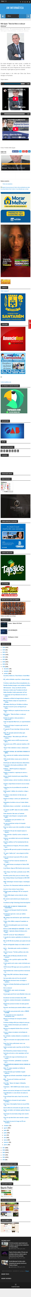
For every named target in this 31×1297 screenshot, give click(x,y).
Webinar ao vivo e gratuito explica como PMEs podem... (15, 960)
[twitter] (27, 2)
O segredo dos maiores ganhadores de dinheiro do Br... (16, 937)
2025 (3, 650)
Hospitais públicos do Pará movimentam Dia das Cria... (15, 842)
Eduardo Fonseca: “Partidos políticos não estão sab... (15, 952)
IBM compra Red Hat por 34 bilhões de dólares (15, 704)
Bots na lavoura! (7, 988)
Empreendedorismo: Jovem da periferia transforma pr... (16, 971)
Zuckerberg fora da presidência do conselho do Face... (15, 788)
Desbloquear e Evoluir (13, 637)
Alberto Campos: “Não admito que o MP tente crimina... (15, 737)
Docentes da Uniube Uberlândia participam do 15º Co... (16, 984)
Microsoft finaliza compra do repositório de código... (14, 701)
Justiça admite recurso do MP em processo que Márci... (15, 741)
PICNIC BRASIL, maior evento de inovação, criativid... (14, 990)
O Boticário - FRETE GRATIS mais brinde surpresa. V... (16, 1087)
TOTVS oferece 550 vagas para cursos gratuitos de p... (16, 967)
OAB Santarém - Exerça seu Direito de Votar (14, 687)
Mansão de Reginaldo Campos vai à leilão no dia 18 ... (16, 945)
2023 (3, 654)
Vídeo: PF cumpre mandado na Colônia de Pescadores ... (14, 1068)
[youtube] (29, 2)
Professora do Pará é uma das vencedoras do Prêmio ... (15, 861)
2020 (3, 662)
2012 (3, 1159)
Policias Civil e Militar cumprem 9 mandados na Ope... (15, 922)
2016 (3, 1150)
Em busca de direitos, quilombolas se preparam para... (15, 1061)
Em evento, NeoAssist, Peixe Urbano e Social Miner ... (16, 676)
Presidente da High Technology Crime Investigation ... (16, 903)
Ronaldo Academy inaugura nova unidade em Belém (16, 685)
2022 (3, 657)
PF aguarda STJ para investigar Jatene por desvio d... (16, 729)
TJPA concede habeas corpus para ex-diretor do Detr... (15, 759)
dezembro (6, 669)
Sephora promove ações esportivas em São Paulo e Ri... (16, 1047)
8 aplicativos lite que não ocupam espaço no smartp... (15, 831)
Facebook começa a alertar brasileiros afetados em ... (16, 780)
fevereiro (6, 1142)
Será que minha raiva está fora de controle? (14, 978)
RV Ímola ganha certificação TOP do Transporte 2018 (15, 892)
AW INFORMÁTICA (15, 8)
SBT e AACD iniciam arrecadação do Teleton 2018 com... (16, 865)
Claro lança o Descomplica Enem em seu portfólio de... (16, 1104)
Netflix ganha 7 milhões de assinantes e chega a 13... (15, 791)
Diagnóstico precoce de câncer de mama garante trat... (16, 1004)
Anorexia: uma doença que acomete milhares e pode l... (16, 1008)
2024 (4, 652)
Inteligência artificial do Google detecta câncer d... (16, 698)
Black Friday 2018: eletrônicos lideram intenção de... (15, 975)
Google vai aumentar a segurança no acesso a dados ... (15, 773)
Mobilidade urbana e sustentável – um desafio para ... (16, 806)
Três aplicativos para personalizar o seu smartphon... (13, 820)
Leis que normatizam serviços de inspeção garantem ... (14, 824)
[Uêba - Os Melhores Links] (6, 284)
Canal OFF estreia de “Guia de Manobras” (14, 935)
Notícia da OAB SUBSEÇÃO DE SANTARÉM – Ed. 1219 (16, 929)
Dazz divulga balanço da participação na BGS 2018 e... (16, 878)
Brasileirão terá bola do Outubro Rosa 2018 (14, 998)
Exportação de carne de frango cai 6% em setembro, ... (14, 1121)
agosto (6, 1128)
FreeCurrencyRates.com (6, 382)
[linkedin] (25, 2)
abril (5, 1137)
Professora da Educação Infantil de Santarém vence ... (15, 910)
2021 (3, 659)
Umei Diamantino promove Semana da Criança (15, 1051)
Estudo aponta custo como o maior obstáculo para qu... (16, 963)
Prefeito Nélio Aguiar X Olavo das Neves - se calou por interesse (15, 164)
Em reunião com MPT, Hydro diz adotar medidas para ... (15, 810)
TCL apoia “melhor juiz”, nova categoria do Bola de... (15, 853)
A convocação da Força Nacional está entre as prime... (15, 695)
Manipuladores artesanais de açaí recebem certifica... (14, 1100)
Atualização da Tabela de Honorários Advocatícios (16, 763)
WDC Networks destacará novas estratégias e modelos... (15, 981)
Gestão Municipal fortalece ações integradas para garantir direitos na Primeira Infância (17, 1263)
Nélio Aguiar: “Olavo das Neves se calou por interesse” (13, 168)
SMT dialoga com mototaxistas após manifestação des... (16, 918)
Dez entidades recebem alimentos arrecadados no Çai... (16, 1036)
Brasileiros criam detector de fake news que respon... (14, 795)
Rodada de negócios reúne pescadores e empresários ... (13, 718)
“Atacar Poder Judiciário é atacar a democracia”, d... (16, 748)
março (5, 1140)
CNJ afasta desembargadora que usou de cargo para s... (15, 925)
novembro (6, 671)
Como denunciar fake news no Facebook (13, 813)
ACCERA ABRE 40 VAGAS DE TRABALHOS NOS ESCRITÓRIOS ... (14, 907)
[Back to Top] (16, 1284)
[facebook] (20, 2)
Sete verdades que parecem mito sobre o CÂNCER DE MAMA (16, 1011)
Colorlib (17, 1286)
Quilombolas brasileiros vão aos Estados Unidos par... (15, 803)
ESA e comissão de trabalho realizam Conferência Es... (16, 755)
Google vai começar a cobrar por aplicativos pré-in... (16, 799)
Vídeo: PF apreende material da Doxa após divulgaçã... (14, 733)
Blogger (27, 1271)
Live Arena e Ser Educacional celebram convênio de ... (16, 886)
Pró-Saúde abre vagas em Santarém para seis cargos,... (15, 1057)
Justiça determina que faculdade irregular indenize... (14, 1072)
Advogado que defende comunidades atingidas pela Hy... (16, 1076)
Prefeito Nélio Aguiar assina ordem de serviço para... (15, 895)
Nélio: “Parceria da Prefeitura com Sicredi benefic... (14, 1079)
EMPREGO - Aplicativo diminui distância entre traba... (15, 931)
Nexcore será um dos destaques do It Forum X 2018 (16, 1090)
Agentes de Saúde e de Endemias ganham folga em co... (16, 1110)
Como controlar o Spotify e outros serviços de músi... (15, 835)
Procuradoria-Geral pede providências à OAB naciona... (15, 765)
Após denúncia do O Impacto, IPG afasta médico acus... (15, 846)
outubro (6, 673)
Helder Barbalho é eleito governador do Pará (15, 692)
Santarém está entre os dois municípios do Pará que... (16, 1053)
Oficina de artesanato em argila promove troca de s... (16, 1040)
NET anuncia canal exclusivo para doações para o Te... (16, 899)
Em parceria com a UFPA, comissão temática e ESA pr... (16, 744)
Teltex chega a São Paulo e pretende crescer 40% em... (16, 872)
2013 (3, 1157)
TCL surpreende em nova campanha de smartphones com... (13, 1015)
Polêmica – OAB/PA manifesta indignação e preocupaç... (14, 769)
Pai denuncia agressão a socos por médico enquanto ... (14, 914)
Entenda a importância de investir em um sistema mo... (16, 784)
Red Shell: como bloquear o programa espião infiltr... (15, 816)
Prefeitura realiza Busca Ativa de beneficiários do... (16, 683)
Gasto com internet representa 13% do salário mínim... (15, 857)
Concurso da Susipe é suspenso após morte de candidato (15, 726)
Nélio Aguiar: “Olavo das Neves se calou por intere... (14, 714)
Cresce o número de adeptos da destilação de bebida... (15, 1032)
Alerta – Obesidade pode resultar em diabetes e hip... (15, 949)
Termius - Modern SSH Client (15, 623)
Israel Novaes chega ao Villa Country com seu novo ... (16, 868)
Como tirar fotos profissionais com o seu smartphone (14, 1044)
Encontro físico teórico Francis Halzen (13, 889)
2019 (3, 664)
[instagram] (23, 2)
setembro (6, 1125)
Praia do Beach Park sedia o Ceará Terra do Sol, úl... (15, 1097)
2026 (3, 647)
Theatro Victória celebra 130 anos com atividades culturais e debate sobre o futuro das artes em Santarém (18, 1254)
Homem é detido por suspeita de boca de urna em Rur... (16, 711)
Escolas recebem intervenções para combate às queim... (15, 1025)
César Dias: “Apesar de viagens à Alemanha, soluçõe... (14, 1083)
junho (5, 1133)
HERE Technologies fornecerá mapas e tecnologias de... (16, 882)
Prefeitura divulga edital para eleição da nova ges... (16, 1022)
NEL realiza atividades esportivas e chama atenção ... (16, 680)
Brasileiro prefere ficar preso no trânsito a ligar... (16, 875)
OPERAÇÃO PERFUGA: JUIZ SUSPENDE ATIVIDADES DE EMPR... (16, 752)
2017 (3, 1148)
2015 (3, 1152)
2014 (3, 1155)
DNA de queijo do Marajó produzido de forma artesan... (15, 956)
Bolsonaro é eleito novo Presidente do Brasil (15, 690)
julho (5, 1130)
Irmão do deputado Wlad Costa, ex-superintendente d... (16, 722)
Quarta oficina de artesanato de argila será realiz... (16, 1107)
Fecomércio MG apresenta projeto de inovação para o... (16, 850)
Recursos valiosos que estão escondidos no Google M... (16, 827)
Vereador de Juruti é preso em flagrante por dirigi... (14, 707)
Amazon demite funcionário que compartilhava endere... (15, 776)
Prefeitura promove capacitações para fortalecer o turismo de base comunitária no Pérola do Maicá (19, 1245)
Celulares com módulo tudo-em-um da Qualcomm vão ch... (16, 838)
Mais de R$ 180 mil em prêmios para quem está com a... (16, 941)
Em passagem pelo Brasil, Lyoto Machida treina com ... (16, 994)
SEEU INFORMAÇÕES (12, 630)
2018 (3, 666)
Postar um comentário (7, 184)
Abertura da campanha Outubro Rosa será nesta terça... (16, 1029)
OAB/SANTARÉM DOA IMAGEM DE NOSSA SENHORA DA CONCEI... (16, 1065)
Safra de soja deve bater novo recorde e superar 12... (16, 1118)
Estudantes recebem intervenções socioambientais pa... (16, 1000)
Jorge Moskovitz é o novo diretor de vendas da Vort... (15, 1093)
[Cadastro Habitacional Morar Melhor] (15, 222)
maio (5, 1135)
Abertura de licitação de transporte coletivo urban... (15, 1019)
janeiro (6, 1144)
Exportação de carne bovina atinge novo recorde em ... (16, 1114)
